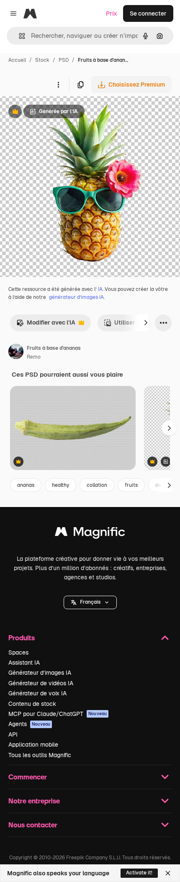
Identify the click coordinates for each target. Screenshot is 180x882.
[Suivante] (145, 322)
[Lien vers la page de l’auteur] (15, 353)
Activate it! (139, 872)
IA (100, 289)
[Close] (168, 873)
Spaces (18, 652)
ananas (25, 485)
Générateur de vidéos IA (40, 683)
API (13, 734)
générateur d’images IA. (77, 297)
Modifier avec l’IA (45, 325)
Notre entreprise (34, 800)
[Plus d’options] (58, 84)
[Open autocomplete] (18, 36)
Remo (34, 357)
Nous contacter (32, 824)
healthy (60, 485)
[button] (90, 602)
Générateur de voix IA (37, 693)
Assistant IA (24, 662)
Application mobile (33, 744)
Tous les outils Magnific (39, 755)
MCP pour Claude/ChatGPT (57, 714)
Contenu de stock (32, 704)
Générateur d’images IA (39, 672)
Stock (42, 60)
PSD (64, 60)
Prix (111, 13)
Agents (29, 724)
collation (97, 485)
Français (90, 602)
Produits (21, 637)
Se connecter (148, 13)
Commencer (27, 776)
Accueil (17, 60)
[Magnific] (90, 533)
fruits (131, 485)
